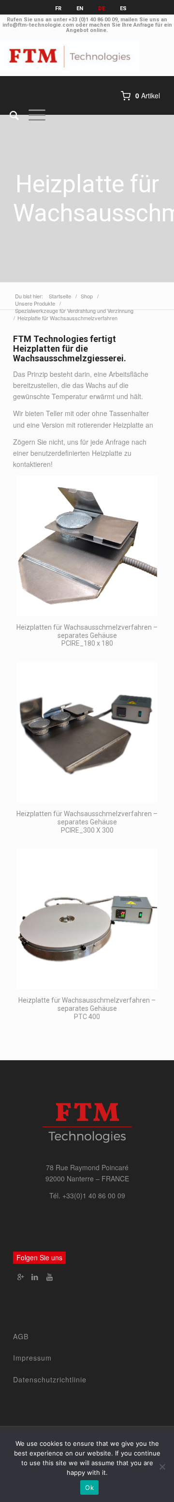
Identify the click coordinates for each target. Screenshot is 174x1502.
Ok (89, 1487)
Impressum (32, 1358)
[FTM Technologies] (69, 56)
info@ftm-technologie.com (38, 25)
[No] (162, 1466)
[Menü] (32, 115)
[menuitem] (9, 115)
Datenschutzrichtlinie (50, 1379)
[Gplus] (20, 1277)
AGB (21, 1336)
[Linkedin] (35, 1277)
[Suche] (9, 115)
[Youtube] (49, 1277)
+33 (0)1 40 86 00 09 (93, 19)
